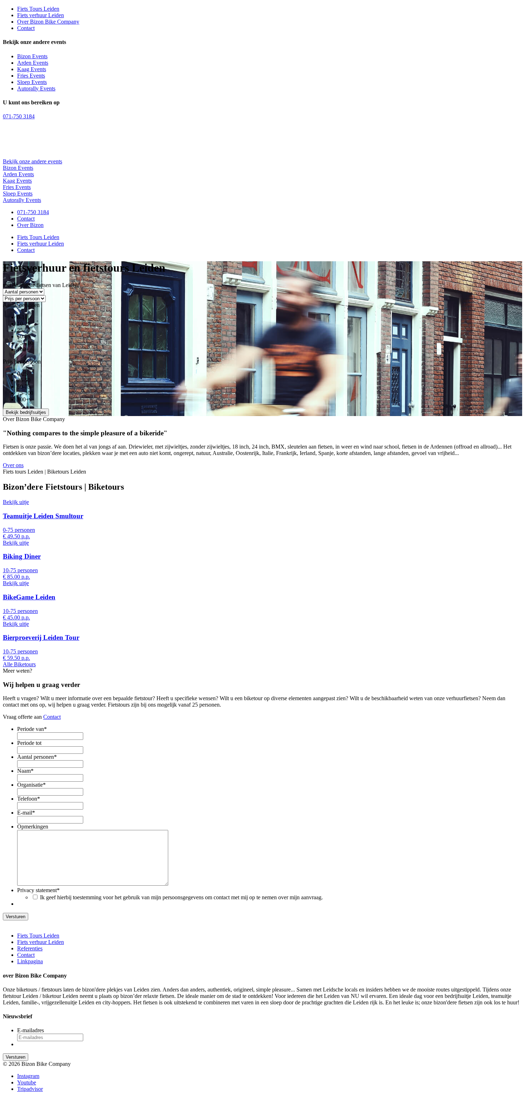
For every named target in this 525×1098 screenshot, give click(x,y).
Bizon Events (32, 56)
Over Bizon (30, 225)
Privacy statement (38, 890)
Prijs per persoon (22, 361)
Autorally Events (36, 88)
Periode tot (29, 743)
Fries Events (31, 76)
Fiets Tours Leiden (38, 9)
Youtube (26, 1082)
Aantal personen (21, 305)
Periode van (32, 729)
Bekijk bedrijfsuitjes (26, 412)
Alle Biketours (19, 664)
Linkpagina (30, 961)
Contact (26, 28)
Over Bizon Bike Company (48, 22)
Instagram (28, 1076)
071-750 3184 (19, 116)
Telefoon (28, 799)
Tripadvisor (30, 1089)
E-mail (26, 813)
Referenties (29, 948)
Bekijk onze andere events (32, 161)
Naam (25, 771)
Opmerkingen (32, 827)
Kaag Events (31, 69)
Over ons (13, 465)
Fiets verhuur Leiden (40, 15)
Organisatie (31, 785)
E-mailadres (30, 1030)
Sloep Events (32, 82)
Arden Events (32, 63)
